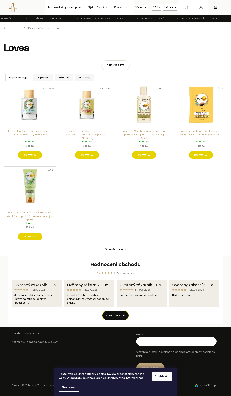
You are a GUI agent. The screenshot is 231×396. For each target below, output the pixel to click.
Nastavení (69, 387)
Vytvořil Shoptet (209, 385)
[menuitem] (64, 7)
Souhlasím (162, 376)
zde (141, 378)
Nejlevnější (43, 77)
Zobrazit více (115, 315)
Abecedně (84, 77)
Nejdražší (64, 77)
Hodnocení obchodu (115, 264)
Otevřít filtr (115, 65)
